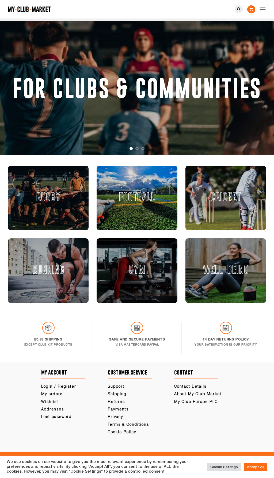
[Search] (239, 9)
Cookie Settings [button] (224, 467)
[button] (251, 9)
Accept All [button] (255, 467)
